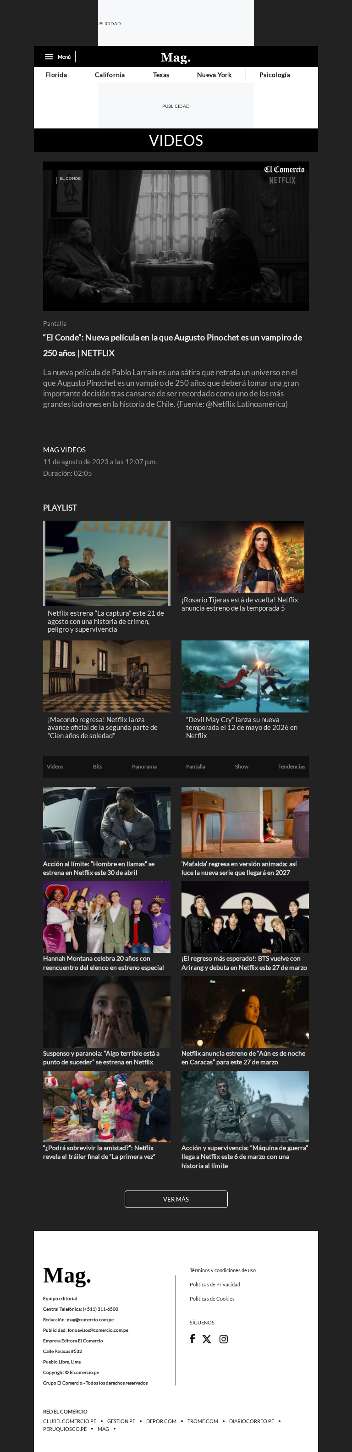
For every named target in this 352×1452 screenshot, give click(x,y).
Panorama (144, 766)
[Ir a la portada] (67, 1278)
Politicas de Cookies (212, 1299)
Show (241, 766)
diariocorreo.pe (251, 1421)
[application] (176, 236)
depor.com (161, 1421)
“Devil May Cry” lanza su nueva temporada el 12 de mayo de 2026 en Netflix (241, 727)
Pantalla (54, 323)
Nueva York (214, 74)
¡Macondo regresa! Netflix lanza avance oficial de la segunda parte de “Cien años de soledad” (103, 727)
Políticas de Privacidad (215, 1284)
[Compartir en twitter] (207, 1342)
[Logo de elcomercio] (176, 58)
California (110, 74)
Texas (161, 74)
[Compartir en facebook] (192, 1341)
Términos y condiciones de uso (223, 1270)
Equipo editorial (60, 1298)
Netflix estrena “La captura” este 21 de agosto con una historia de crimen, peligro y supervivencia (106, 621)
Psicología (274, 74)
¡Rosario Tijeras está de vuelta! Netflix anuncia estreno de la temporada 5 (240, 603)
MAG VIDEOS (64, 449)
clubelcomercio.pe (69, 1421)
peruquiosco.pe (65, 1429)
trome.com (202, 1421)
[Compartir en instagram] (224, 1342)
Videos (176, 140)
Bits (97, 766)
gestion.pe (121, 1421)
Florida (56, 74)
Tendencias (291, 766)
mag (103, 1429)
